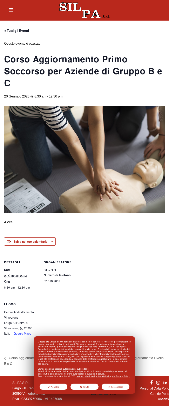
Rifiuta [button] (86, 387)
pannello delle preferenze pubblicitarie (92, 359)
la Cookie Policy (103, 376)
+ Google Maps (21, 333)
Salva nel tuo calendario (31, 241)
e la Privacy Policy (121, 376)
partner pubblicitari (85, 376)
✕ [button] (130, 342)
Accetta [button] (55, 387)
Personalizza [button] (117, 387)
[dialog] (84, 365)
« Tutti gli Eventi (16, 30)
